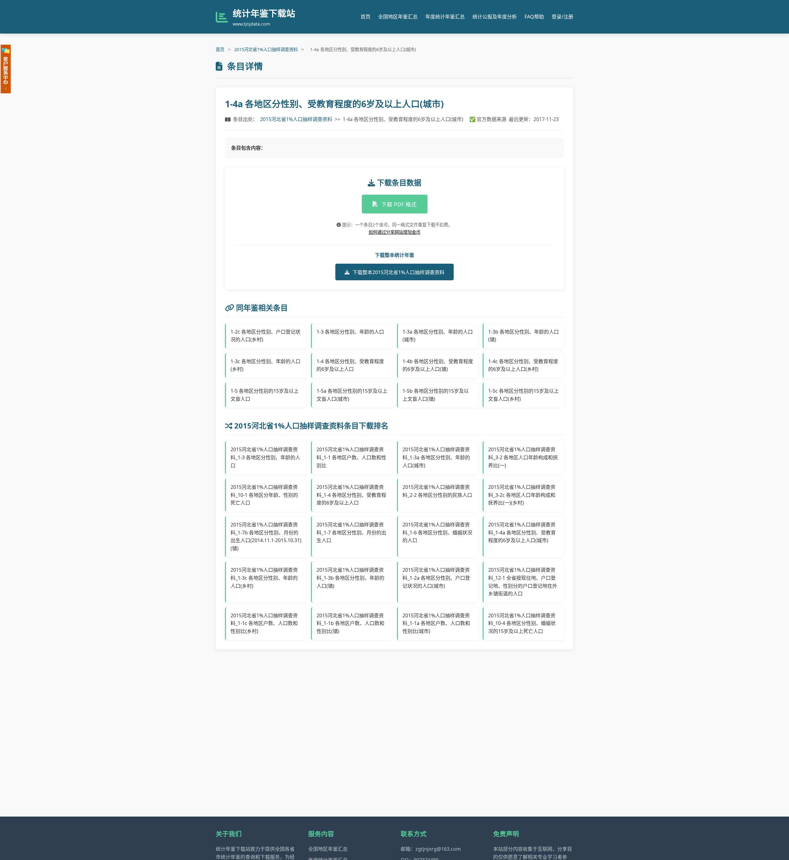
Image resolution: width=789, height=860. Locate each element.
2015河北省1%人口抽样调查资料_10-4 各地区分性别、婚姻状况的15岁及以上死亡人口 (522, 623)
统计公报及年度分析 (494, 16)
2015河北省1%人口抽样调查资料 (266, 49)
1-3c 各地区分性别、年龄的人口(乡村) (265, 365)
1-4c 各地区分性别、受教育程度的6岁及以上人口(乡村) (523, 365)
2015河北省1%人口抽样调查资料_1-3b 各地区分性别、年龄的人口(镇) (350, 577)
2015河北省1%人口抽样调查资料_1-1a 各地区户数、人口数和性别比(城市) (436, 623)
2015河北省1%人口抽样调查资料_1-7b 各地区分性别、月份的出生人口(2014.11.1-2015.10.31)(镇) (266, 536)
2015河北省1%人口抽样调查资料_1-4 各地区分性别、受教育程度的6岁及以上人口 (351, 495)
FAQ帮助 (534, 16)
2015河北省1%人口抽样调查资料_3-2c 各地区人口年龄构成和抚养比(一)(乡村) (521, 495)
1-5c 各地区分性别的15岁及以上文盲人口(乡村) (523, 394)
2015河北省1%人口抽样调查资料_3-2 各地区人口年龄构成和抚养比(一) (523, 457)
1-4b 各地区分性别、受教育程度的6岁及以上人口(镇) (438, 365)
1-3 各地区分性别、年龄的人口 (350, 331)
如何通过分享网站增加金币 (394, 232)
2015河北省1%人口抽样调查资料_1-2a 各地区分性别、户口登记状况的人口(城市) (436, 577)
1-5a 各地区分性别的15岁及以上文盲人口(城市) (352, 394)
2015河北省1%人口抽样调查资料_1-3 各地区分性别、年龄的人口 (265, 457)
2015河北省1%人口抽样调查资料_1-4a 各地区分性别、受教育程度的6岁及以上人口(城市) (522, 532)
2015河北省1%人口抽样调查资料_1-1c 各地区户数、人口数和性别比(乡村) (264, 623)
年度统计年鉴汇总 (445, 16)
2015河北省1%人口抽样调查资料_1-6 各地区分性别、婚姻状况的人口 (437, 532)
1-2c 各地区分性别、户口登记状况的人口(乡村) (265, 335)
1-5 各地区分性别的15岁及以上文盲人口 (265, 394)
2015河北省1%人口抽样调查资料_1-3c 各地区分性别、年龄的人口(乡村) (264, 577)
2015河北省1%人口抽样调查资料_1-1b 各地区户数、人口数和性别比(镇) (350, 623)
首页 (365, 16)
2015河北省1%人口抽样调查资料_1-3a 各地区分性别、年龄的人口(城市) (436, 457)
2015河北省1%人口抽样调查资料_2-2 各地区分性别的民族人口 (437, 491)
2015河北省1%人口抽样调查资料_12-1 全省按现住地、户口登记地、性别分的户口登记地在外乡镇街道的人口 (522, 581)
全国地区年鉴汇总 (398, 16)
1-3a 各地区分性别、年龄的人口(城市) (438, 335)
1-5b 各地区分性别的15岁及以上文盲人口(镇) (436, 394)
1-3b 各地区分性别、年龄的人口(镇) (523, 335)
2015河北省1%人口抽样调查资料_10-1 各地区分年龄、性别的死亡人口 (264, 495)
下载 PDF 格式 (399, 204)
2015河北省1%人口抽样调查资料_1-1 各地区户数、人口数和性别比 (351, 457)
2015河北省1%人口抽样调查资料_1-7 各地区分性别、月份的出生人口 (351, 532)
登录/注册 (562, 16)
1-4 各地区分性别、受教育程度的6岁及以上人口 (350, 365)
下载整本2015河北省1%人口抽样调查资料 (398, 272)
